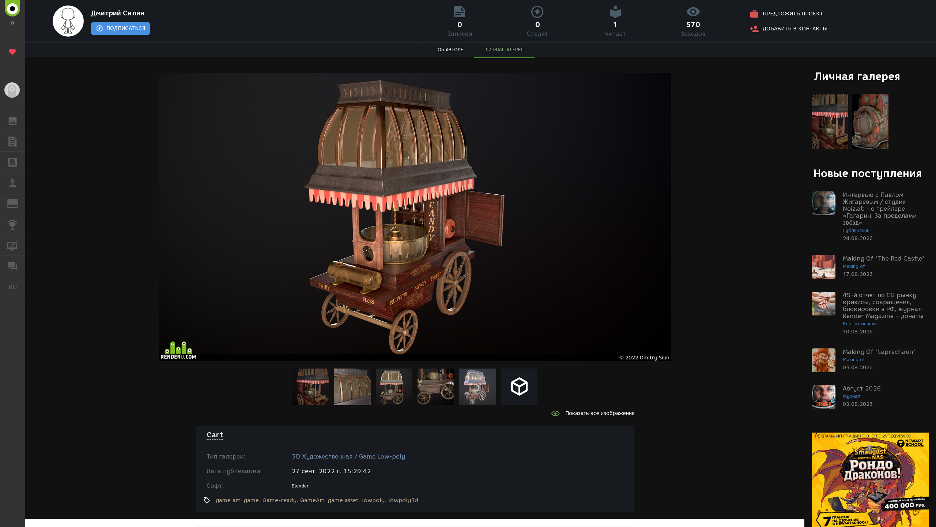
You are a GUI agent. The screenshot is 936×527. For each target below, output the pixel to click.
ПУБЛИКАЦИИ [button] (12, 141)
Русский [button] (16, 287)
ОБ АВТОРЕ (450, 49)
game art (228, 500)
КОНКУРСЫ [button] (12, 224)
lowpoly (373, 500)
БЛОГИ (12, 162)
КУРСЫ (12, 245)
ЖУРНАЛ (17, 202)
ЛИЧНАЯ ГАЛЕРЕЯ (504, 49)
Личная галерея (857, 76)
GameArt (312, 500)
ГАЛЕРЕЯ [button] (12, 120)
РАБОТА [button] (12, 182)
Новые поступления (868, 173)
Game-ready (280, 500)
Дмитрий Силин (117, 13)
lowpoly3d (403, 500)
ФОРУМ (12, 265)
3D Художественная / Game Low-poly (348, 456)
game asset (343, 500)
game (251, 500)
